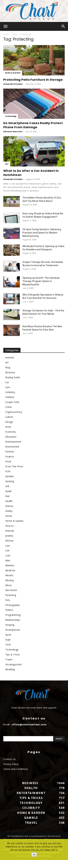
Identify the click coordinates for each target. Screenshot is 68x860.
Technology (10, 116)
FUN (7, 471)
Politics (9, 610)
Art (7, 362)
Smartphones (12, 629)
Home (6, 34)
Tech (8, 644)
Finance (9, 456)
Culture (9, 416)
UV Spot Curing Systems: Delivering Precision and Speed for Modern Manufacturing (41, 232)
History (9, 506)
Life (7, 550)
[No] (64, 849)
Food (8, 461)
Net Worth (11, 590)
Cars (7, 387)
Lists (8, 555)
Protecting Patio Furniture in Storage (33, 80)
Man (7, 560)
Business (10, 372)
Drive (8, 426)
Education (10, 436)
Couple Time (12, 402)
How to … (10, 525)
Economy (10, 431)
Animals (9, 357)
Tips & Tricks (12, 654)
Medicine (10, 570)
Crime (8, 407)
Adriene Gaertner (13, 131)
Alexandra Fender (13, 84)
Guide (8, 491)
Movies (9, 575)
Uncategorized (13, 664)
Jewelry (9, 535)
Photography (12, 605)
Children (9, 397)
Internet (9, 530)
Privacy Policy (10, 764)
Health (9, 501)
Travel (8, 659)
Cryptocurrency (13, 411)
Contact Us (9, 759)
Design (9, 421)
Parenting (10, 595)
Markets (9, 565)
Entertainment (13, 441)
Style (8, 639)
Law (7, 545)
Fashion (9, 451)
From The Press (14, 466)
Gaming (9, 481)
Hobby (9, 511)
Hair (7, 496)
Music (8, 585)
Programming (13, 614)
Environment (12, 446)
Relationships (12, 619)
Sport (8, 634)
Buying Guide (12, 377)
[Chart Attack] (34, 11)
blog (7, 367)
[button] (5, 26)
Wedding (10, 669)
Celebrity (10, 392)
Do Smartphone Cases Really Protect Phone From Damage (33, 125)
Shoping (9, 624)
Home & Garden (12, 73)
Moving (9, 580)
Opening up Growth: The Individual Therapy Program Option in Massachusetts (41, 281)
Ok (34, 854)
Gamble (9, 476)
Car (7, 164)
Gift (7, 486)
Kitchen (9, 540)
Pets (7, 600)
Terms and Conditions (15, 769)
